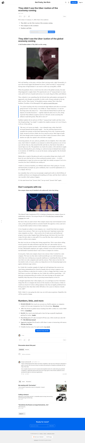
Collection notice (50, 433)
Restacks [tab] (27, 349)
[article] (42, 388)
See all (21, 413)
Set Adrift (47, 327)
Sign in (81, 2)
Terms (44, 433)
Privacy (41, 433)
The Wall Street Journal (29, 320)
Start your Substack (39, 437)
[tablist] (24, 349)
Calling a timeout (23, 394)
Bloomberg (56, 306)
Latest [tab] (23, 381)
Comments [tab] (21, 349)
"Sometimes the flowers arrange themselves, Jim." (33, 405)
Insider (34, 315)
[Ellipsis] (66, 362)
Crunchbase (28, 311)
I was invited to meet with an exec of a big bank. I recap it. (31, 387)
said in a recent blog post (50, 103)
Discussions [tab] (28, 381)
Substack (36, 440)
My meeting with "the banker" (27, 385)
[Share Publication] (68, 2)
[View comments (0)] (31, 390)
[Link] (16, 40)
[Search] (65, 2)
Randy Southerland (25, 361)
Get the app (49, 437)
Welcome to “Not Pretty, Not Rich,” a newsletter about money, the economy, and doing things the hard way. (35, 397)
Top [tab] (20, 381)
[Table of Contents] (1, 221)
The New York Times (26, 324)
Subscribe (74, 2)
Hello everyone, (22, 406)
